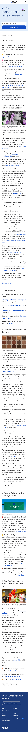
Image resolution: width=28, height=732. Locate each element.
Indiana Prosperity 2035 (9, 371)
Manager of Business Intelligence (14, 300)
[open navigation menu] (2, 2)
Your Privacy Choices (17, 718)
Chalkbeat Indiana (20, 531)
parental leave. (16, 679)
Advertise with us (5, 710)
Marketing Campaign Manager (13, 310)
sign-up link (16, 660)
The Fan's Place (17, 193)
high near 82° (6, 57)
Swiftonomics (21, 234)
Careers (3, 713)
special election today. (13, 676)
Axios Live (15, 708)
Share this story (6, 283)
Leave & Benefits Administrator (14, 305)
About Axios (4, 708)
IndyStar (21, 575)
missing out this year (12, 165)
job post (10, 323)
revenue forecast (17, 456)
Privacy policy (16, 713)
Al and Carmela (15, 671)
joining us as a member (14, 66)
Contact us (4, 715)
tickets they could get (15, 252)
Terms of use (15, 715)
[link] (3, 685)
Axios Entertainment (6, 720)
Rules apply (18, 74)
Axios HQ (14, 710)
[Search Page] (25, 2)
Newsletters (4, 718)
